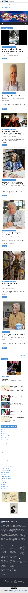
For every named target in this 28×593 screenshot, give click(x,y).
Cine (23, 337)
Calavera (5, 379)
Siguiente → (23, 355)
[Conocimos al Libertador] (5, 402)
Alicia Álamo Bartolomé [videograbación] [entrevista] (12, 132)
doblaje (3, 339)
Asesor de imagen (5, 288)
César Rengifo (4, 443)
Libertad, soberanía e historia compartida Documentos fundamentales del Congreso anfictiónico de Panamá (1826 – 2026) (17, 389)
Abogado (21, 286)
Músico (7, 100)
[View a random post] (25, 23)
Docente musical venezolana (7, 55)
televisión (10, 339)
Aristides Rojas (4, 437)
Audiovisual (5, 46)
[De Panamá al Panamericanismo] (5, 416)
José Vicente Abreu (5, 464)
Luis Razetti (3, 474)
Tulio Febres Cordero (5, 488)
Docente (10, 187)
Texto (7, 376)
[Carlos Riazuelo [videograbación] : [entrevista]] (14, 64)
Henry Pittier (3, 450)
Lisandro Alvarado (5, 472)
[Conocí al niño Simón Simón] (5, 395)
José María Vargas (5, 460)
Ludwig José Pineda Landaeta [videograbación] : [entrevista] (12, 183)
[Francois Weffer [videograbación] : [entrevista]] (14, 251)
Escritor (20, 236)
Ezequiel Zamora (4, 445)
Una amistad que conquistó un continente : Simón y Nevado (16, 410)
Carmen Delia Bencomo (6, 439)
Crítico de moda (12, 288)
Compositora (19, 53)
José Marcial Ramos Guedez (7, 458)
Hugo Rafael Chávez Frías (6, 452)
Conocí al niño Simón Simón (16, 396)
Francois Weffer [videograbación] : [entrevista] (13, 284)
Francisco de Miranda (5, 448)
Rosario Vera (13, 53)
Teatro (7, 339)
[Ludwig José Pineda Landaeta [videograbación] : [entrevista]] (14, 150)
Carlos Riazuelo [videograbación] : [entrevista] (13, 96)
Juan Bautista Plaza (5, 468)
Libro (4, 376)
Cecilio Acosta (4, 441)
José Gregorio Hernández (6, 456)
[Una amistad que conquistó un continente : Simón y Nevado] (5, 409)
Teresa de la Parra (5, 486)
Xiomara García (15, 134)
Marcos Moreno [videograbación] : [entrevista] (13, 335)
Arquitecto (22, 134)
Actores (20, 337)
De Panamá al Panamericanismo (17, 417)
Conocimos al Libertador (6, 7)
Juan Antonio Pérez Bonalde (7, 466)
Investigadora (15, 55)
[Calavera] (14, 362)
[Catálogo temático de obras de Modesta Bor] (14, 31)
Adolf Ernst (3, 429)
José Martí (3, 462)
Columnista (4, 136)
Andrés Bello (4, 431)
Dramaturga (9, 136)
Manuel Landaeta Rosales (6, 476)
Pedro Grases (4, 480)
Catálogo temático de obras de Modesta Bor (13, 50)
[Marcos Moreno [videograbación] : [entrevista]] (14, 302)
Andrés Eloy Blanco (5, 433)
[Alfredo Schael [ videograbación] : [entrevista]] (14, 201)
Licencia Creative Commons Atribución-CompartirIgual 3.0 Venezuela (17, 591)
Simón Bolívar (4, 482)
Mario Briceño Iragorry (6, 478)
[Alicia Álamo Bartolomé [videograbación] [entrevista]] (14, 114)
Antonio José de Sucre (6, 435)
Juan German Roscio (5, 470)
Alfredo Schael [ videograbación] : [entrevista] (13, 233)
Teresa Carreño (4, 484)
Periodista (14, 136)
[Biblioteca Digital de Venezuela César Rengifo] (14, 11)
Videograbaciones (12, 46)
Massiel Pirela (15, 98)
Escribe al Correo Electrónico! (23, 559)
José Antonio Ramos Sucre (7, 454)
